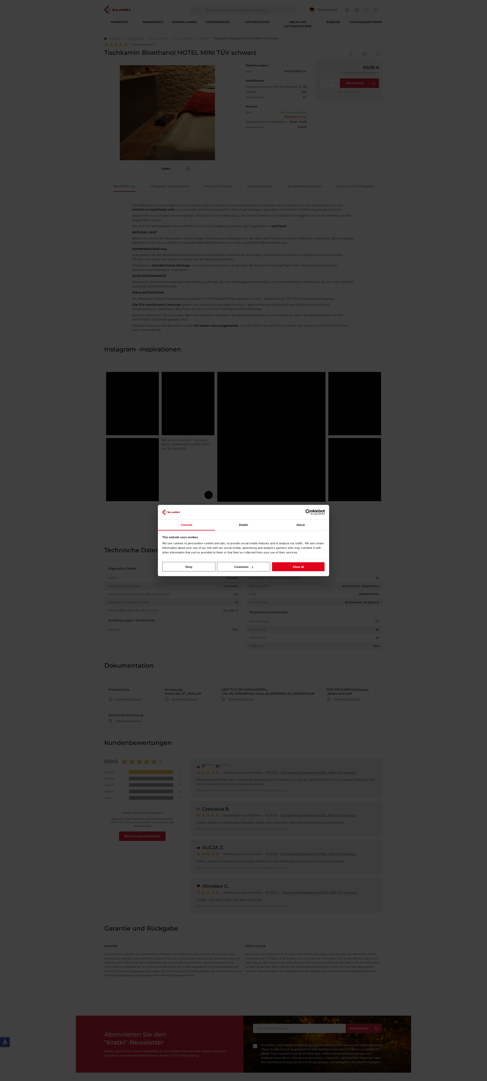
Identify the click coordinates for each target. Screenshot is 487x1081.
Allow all (298, 566)
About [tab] (300, 524)
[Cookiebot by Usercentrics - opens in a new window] (308, 512)
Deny (188, 566)
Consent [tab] (186, 524)
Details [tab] (243, 524)
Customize (241, 566)
